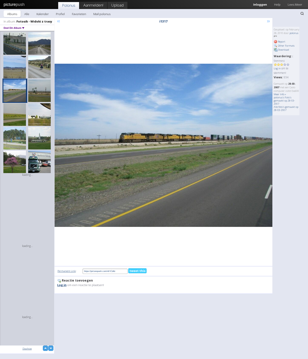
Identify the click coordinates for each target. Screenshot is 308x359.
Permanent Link (66, 271)
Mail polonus (101, 14)
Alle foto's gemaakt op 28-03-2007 (286, 108)
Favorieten (79, 14)
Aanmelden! (93, 5)
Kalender (43, 14)
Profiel (60, 14)
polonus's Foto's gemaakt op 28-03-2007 (284, 100)
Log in (277, 68)
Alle (26, 14)
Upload (117, 5)
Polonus (68, 5)
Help (277, 4)
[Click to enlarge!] (163, 145)
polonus (294, 33)
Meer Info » (280, 94)
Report (281, 41)
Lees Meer (295, 4)
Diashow (27, 348)
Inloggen (260, 4)
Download (283, 49)
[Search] (302, 13)
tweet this (137, 271)
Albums (12, 14)
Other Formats (285, 45)
